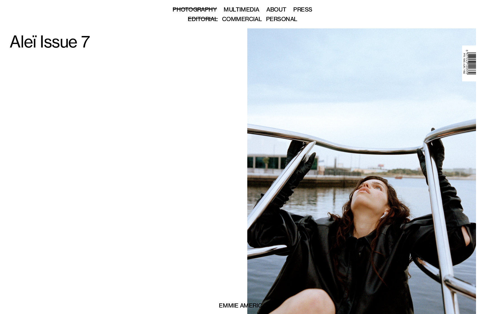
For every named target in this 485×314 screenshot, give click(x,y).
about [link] (276, 9)
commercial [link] (242, 18)
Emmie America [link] (242, 305)
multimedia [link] (241, 9)
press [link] (302, 9)
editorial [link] (203, 18)
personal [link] (281, 18)
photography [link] (195, 9)
